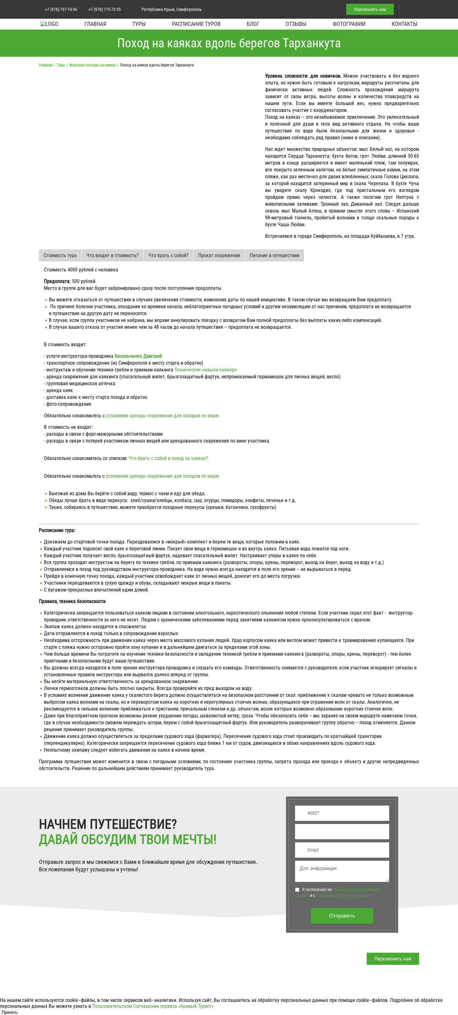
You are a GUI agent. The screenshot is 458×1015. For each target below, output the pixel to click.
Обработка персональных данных (306, 967)
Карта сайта (118, 977)
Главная (95, 24)
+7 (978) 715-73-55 (104, 9)
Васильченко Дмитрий (138, 356)
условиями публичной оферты (343, 895)
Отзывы (296, 24)
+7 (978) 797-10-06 (61, 9)
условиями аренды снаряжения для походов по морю (162, 416)
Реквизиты (278, 977)
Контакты (404, 24)
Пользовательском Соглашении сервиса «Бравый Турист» (153, 1006)
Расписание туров (196, 24)
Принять (9, 1012)
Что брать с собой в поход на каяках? (168, 458)
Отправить (342, 916)
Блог (253, 24)
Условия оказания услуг (295, 957)
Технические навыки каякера (205, 370)
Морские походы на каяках (92, 65)
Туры (139, 24)
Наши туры (52, 977)
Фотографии (349, 24)
